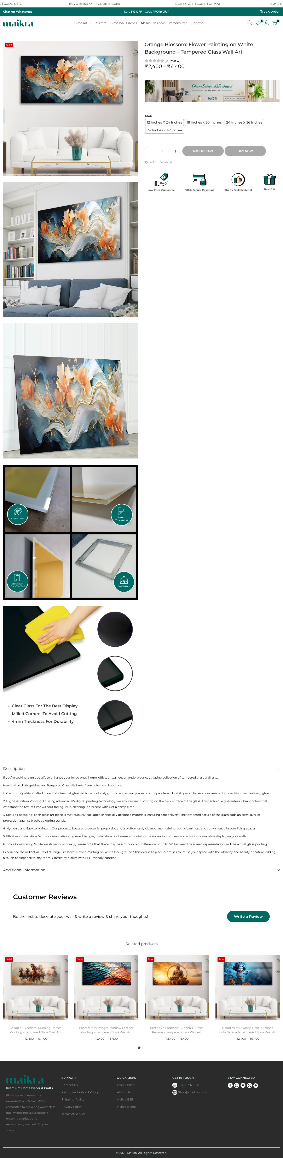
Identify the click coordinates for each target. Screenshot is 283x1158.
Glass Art (80, 23)
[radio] (164, 122)
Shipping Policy (73, 1099)
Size (148, 116)
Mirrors (101, 23)
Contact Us (70, 1085)
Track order (270, 11)
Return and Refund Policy (80, 1092)
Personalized (178, 23)
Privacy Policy (72, 1107)
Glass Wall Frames (123, 23)
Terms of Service (74, 1114)
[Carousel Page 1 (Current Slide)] (139, 1047)
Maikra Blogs (126, 1107)
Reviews (197, 23)
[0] (258, 22)
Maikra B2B (125, 1099)
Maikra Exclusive (153, 23)
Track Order (125, 1085)
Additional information (24, 870)
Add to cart (203, 151)
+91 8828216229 (189, 1085)
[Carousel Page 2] (144, 1047)
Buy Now (245, 151)
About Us (123, 1092)
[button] (158, 162)
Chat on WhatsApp (17, 11)
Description (14, 768)
